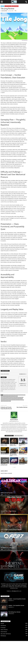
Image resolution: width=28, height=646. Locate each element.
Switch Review (10, 399)
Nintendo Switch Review (15, 397)
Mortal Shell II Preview (7, 566)
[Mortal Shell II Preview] (14, 560)
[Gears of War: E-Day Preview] (14, 505)
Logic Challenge (10, 396)
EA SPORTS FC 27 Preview (7, 548)
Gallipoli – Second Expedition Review (4, 445)
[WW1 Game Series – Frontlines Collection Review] (14, 450)
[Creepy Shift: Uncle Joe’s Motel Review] (5, 460)
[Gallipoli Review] (23, 460)
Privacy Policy (16, 642)
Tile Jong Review (20, 399)
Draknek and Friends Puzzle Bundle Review (6, 408)
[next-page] (14, 467)
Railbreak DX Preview (7, 493)
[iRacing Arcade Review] (23, 450)
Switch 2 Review (4, 399)
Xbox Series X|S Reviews (6, 633)
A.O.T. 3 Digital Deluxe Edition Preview (11, 529)
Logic (5, 396)
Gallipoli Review (22, 464)
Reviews (5, 4)
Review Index (22, 642)
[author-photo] (14, 415)
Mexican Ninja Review (14, 464)
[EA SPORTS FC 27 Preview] (14, 542)
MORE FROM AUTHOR (18, 435)
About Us (5, 642)
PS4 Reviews (3, 635)
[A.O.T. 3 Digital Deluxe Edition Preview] (14, 523)
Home (2, 4)
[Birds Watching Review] (5, 450)
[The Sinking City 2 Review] (23, 441)
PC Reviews (3, 443)
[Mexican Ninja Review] (14, 460)
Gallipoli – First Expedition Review (13, 445)
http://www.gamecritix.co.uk (14, 421)
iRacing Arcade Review (23, 454)
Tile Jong (15, 399)
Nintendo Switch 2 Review (5, 397)
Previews (3, 479)
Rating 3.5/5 (3, 398)
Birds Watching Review (5, 454)
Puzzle (22, 397)
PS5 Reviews (21, 452)
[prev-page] (13, 467)
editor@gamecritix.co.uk (16, 591)
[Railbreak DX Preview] (14, 487)
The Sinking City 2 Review (22, 445)
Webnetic (8, 401)
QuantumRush (4, 10)
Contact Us (10, 642)
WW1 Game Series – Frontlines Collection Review (13, 455)
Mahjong (15, 396)
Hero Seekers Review (22, 407)
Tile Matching (3, 401)
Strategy (17, 398)
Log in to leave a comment (6, 473)
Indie (2, 396)
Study (21, 398)
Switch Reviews (15, 6)
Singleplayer (12, 398)
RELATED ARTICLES (9, 435)
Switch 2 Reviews (8, 6)
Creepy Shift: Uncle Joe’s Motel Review (4, 465)
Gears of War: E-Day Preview (8, 511)
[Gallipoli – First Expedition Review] (14, 441)
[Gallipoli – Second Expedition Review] (5, 441)
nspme (2, 494)
